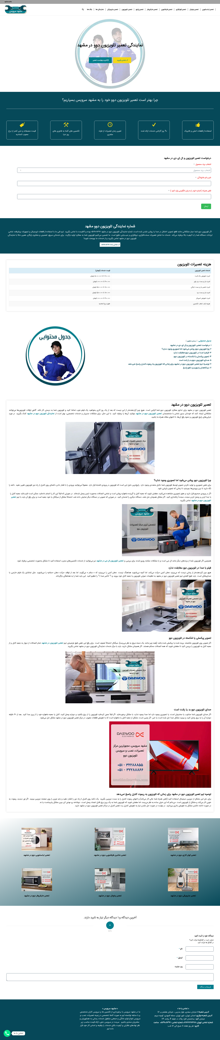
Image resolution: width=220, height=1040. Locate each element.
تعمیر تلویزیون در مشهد (52, 643)
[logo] (15, 9)
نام (180, 948)
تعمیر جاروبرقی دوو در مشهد (183, 896)
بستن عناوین (191, 341)
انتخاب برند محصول (202, 164)
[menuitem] (208, 9)
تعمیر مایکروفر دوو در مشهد (36, 896)
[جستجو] (82, 9)
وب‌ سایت (178, 966)
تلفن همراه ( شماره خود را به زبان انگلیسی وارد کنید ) (189, 191)
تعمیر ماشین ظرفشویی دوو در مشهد (110, 855)
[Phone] (7, 1033)
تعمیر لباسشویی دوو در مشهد (36, 855)
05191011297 (165, 1022)
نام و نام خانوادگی (203, 177)
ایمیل (179, 957)
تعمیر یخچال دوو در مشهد (110, 896)
